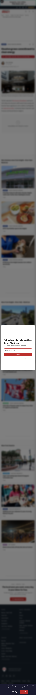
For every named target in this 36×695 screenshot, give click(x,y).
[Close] (30, 328)
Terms (22, 358)
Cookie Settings (13, 692)
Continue (18, 354)
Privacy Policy (27, 358)
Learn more (27, 687)
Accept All (24, 692)
